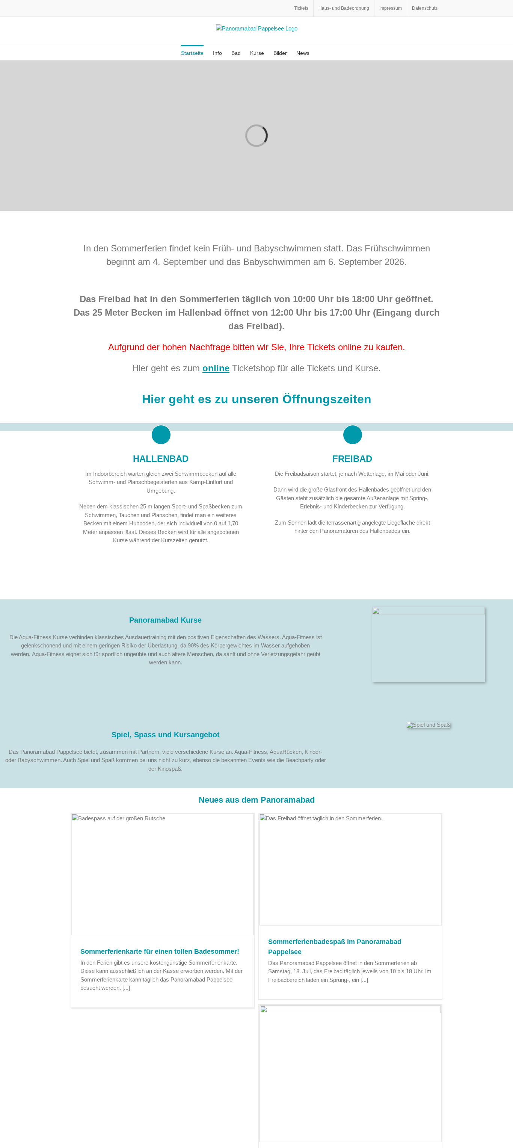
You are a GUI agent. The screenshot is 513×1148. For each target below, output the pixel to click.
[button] (321, 52)
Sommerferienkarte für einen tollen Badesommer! (159, 951)
